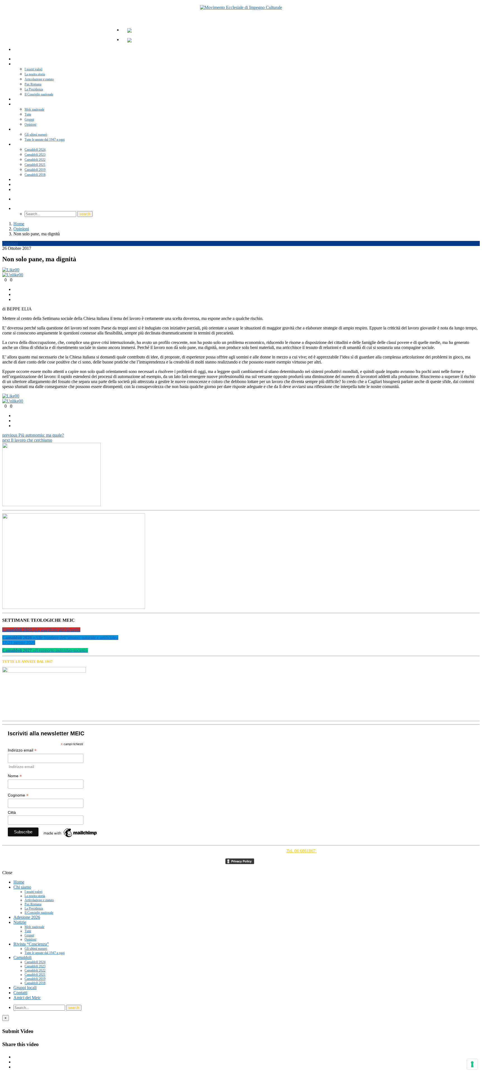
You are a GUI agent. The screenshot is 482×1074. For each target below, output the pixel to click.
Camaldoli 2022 (35, 160)
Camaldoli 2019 (35, 170)
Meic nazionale (34, 109)
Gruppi (29, 119)
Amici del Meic (28, 190)
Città (12, 812)
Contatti (20, 992)
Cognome (18, 795)
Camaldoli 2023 (35, 155)
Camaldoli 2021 (35, 165)
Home (18, 882)
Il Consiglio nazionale (39, 913)
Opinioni (10, 243)
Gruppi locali (25, 987)
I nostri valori (33, 69)
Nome (15, 776)
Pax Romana (33, 84)
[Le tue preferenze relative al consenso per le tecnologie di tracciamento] (472, 1064)
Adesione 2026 (26, 917)
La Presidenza (34, 89)
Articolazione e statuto (39, 79)
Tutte (28, 114)
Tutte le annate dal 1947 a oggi (45, 140)
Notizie (22, 104)
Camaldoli (24, 145)
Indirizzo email (22, 750)
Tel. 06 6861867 (301, 850)
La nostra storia (35, 74)
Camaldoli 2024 (35, 150)
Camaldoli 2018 (35, 983)
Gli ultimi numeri (36, 135)
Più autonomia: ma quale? (33, 435)
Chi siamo (24, 64)
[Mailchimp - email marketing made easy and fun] (70, 837)
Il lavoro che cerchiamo (27, 440)
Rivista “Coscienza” (31, 129)
